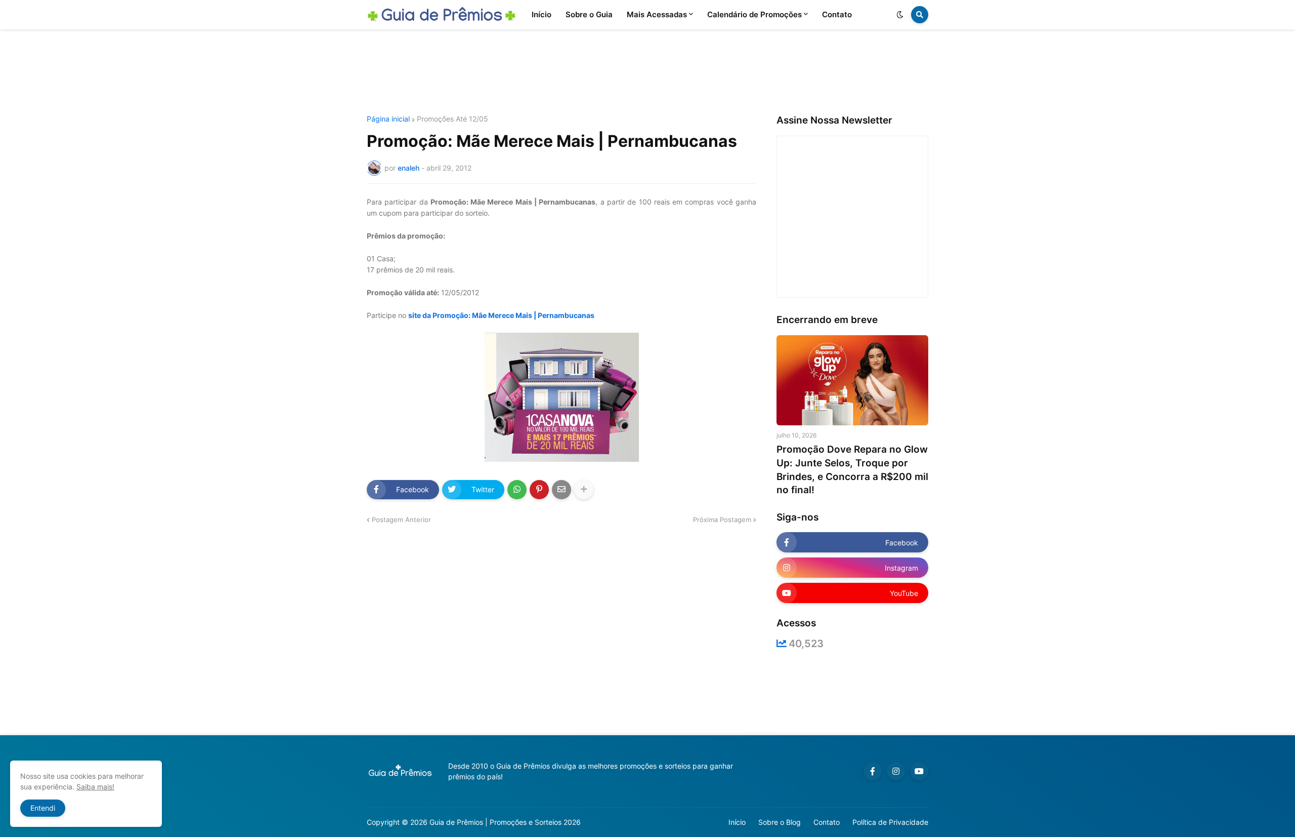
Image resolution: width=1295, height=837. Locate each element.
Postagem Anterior (401, 519)
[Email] (561, 489)
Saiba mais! (95, 786)
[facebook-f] (873, 771)
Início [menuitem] (541, 14)
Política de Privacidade (890, 822)
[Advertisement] (647, 72)
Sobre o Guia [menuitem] (589, 14)
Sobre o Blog (779, 822)
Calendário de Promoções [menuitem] (754, 14)
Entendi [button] (42, 808)
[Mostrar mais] (583, 489)
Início (737, 822)
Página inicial (388, 119)
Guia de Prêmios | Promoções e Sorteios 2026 (505, 822)
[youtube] (919, 771)
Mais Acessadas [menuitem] (657, 14)
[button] (900, 14)
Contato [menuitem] (837, 14)
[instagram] (896, 771)
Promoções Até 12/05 (452, 119)
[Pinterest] (539, 489)
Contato (826, 822)
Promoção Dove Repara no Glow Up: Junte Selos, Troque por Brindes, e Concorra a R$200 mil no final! (852, 470)
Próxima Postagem (722, 519)
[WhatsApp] (517, 489)
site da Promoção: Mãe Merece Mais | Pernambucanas (501, 315)
